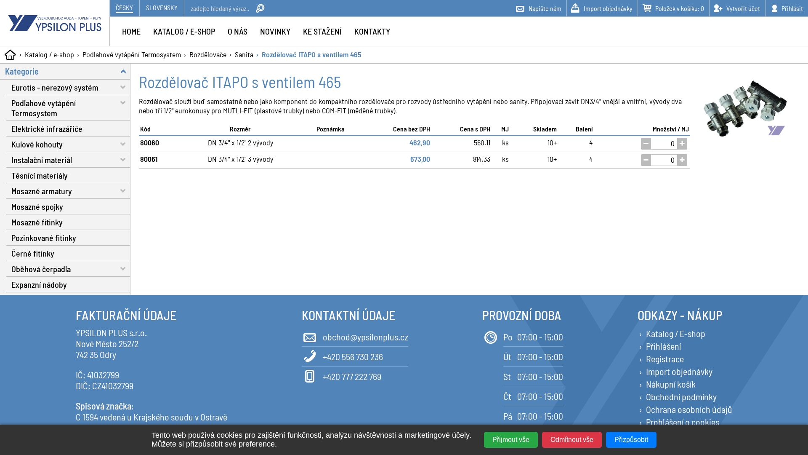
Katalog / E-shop (675, 333)
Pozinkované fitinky (43, 238)
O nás (237, 31)
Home (131, 31)
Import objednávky (679, 371)
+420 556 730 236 (353, 356)
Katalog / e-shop (49, 54)
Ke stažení (322, 31)
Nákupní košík (671, 383)
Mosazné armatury (41, 191)
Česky (124, 7)
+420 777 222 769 (352, 376)
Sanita (244, 54)
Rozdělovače (207, 54)
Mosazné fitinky (37, 222)
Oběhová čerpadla (41, 269)
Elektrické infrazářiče (46, 128)
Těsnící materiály (39, 175)
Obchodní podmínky (681, 396)
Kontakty (372, 31)
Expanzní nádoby (39, 284)
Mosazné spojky (37, 206)
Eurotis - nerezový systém (54, 87)
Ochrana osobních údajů (689, 409)
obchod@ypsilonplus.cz (365, 336)
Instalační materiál (41, 160)
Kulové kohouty (37, 144)
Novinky (275, 31)
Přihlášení (663, 345)
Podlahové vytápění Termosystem (131, 54)
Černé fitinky (32, 253)
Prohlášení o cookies (682, 421)
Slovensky (162, 7)
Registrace (665, 358)
